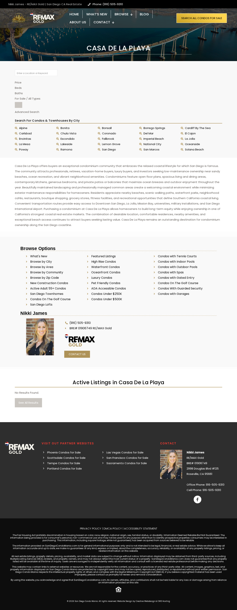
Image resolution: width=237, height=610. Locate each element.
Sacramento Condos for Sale (126, 463)
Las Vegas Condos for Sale (124, 452)
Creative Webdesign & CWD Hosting (153, 601)
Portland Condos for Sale (64, 468)
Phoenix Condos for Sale (64, 452)
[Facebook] (197, 499)
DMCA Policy (113, 528)
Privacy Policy (90, 528)
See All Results (28, 403)
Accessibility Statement (140, 528)
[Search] (18, 105)
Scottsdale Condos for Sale (66, 458)
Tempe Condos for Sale (63, 463)
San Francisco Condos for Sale (127, 458)
